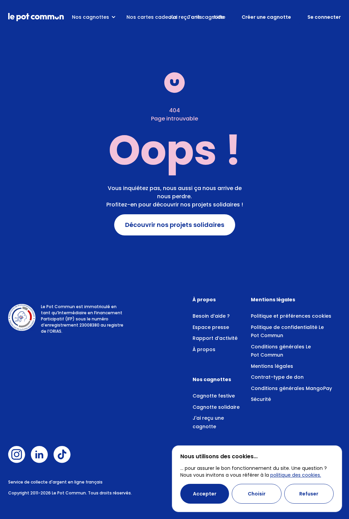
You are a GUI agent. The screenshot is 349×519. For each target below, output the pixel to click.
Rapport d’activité (215, 338)
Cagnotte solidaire (216, 407)
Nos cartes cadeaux (151, 17)
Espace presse (211, 327)
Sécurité (261, 399)
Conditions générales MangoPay (291, 388)
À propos (204, 349)
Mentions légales (272, 366)
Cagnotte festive (214, 395)
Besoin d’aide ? (211, 316)
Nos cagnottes (90, 17)
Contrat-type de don (277, 377)
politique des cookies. (295, 475)
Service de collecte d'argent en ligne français (55, 482)
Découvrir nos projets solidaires (174, 225)
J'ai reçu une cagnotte (197, 17)
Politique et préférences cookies (291, 316)
